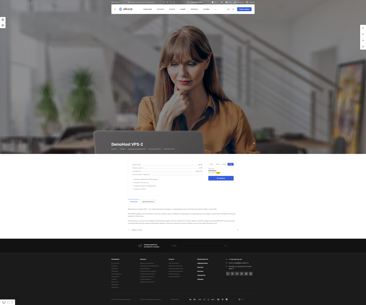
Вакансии (114, 282)
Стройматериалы (145, 279)
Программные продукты (148, 271)
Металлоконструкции (176, 271)
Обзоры (200, 279)
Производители (116, 274)
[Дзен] (246, 274)
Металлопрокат (145, 268)
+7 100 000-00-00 (195, 2)
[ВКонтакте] (164, 2)
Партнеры (114, 271)
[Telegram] (171, 2)
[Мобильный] (12, 302)
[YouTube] (174, 2)
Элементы (201, 275)
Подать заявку (244, 9)
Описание (133, 202)
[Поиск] (233, 9)
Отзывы (113, 279)
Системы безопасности (147, 274)
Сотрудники (115, 276)
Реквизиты (114, 284)
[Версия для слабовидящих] (228, 9)
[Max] (251, 274)
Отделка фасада (174, 274)
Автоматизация (174, 263)
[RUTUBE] (167, 2)
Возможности (202, 259)
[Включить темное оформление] (221, 2)
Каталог (143, 259)
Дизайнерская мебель (147, 282)
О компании (115, 263)
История (114, 266)
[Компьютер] (3, 302)
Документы (115, 287)
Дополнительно (148, 202)
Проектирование (174, 276)
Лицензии (114, 268)
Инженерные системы (176, 268)
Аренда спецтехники (147, 263)
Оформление (202, 263)
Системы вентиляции (147, 276)
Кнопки (200, 267)
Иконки (200, 271)
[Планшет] (8, 302)
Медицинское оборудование (149, 266)
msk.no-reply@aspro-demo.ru (239, 263)
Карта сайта (175, 299)
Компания (115, 259)
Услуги (171, 259)
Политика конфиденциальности (150, 299)
